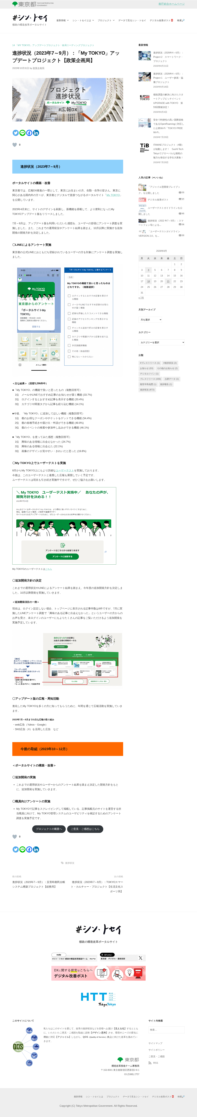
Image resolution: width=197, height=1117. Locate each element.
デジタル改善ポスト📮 (161, 20)
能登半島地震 (148, 384)
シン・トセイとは (81, 20)
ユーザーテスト (65, 470)
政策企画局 (38, 68)
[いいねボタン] (14, 145)
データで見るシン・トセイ (132, 20)
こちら (48, 569)
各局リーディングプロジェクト (78, 45)
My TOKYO (113, 195)
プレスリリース (150, 379)
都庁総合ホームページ (172, 3)
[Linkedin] (36, 133)
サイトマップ (155, 1043)
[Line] (22, 133)
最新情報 (61, 20)
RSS (155, 1063)
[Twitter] (16, 133)
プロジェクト (105, 20)
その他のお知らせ (167, 368)
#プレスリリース (150, 363)
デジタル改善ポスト (158, 199)
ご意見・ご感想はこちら (85, 828)
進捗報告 (166, 384)
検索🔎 (181, 20)
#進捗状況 (170, 363)
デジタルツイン (149, 374)
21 (168, 281)
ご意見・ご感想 (157, 1056)
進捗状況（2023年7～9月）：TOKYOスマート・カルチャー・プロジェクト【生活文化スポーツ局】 (97, 887)
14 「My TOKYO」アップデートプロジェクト (36, 45)
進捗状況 (69, 863)
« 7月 (141, 297)
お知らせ (146, 368)
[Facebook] (29, 133)
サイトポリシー (157, 1050)
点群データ (172, 379)
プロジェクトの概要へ (49, 828)
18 (148, 281)
